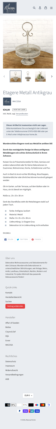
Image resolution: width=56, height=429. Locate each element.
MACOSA (9, 344)
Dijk (7, 336)
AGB (7, 379)
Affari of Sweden (12, 322)
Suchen (8, 301)
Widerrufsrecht (11, 370)
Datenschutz (10, 361)
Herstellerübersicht (13, 297)
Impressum (10, 365)
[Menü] (51, 8)
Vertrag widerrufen (15, 306)
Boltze (8, 327)
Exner (7, 340)
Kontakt (8, 292)
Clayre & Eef (10, 331)
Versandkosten (22, 113)
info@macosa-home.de (27, 134)
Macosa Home (31, 420)
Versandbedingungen (14, 374)
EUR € (27, 395)
